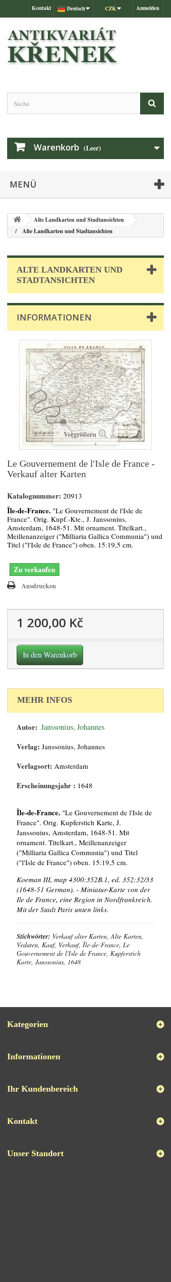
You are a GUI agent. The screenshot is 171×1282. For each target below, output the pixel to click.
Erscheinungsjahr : (46, 786)
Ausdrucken (38, 586)
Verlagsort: (34, 766)
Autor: (27, 727)
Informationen (54, 317)
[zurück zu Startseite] (17, 220)
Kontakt (41, 8)
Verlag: (28, 747)
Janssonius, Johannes (72, 727)
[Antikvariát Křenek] (85, 47)
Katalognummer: (34, 496)
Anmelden (147, 8)
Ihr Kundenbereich (42, 1088)
